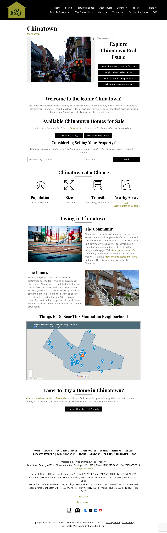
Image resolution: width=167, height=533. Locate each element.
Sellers (129, 450)
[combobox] (54, 159)
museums (132, 256)
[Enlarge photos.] (92, 39)
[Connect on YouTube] (100, 510)
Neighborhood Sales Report (118, 72)
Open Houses (105, 8)
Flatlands (125, 205)
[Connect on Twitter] (90, 510)
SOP (155, 12)
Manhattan (33, 34)
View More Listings (69, 135)
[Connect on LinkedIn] (95, 510)
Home (57, 8)
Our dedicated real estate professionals (46, 398)
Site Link (83, 496)
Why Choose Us (66, 454)
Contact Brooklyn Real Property (83, 408)
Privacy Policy (113, 522)
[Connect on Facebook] (85, 510)
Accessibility (128, 522)
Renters (116, 450)
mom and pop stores (115, 256)
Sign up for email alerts (73, 128)
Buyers (104, 450)
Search (68, 8)
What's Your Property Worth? (118, 78)
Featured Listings (85, 8)
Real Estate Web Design (72, 525)
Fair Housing (83, 501)
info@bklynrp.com (84, 468)
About (82, 454)
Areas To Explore (43, 454)
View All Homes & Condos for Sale (118, 66)
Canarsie (135, 205)
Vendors (95, 454)
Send (126, 159)
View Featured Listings (97, 135)
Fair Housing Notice (138, 12)
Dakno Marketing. (97, 525)
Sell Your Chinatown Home (118, 84)
